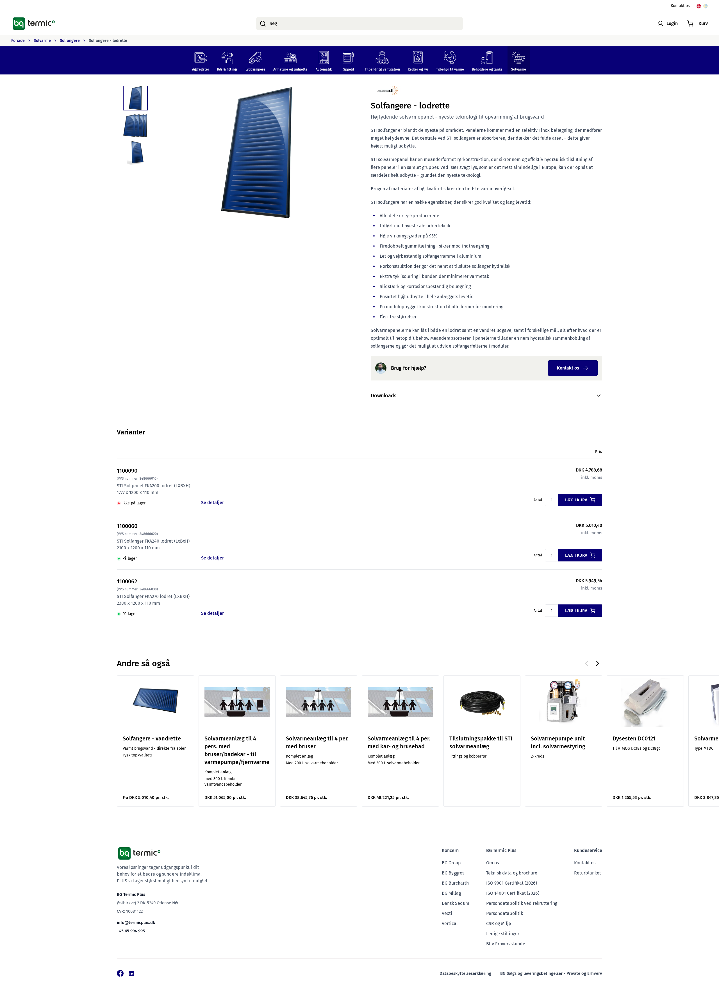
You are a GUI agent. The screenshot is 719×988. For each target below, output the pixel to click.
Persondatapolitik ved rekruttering (521, 903)
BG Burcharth (455, 883)
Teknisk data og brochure (511, 873)
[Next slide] (597, 663)
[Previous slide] (586, 663)
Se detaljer (212, 502)
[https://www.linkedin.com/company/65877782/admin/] (131, 973)
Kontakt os (680, 6)
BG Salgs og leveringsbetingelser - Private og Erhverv (551, 973)
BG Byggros (453, 873)
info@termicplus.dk (136, 922)
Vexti (447, 913)
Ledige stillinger (502, 933)
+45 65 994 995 (131, 930)
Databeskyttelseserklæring (465, 973)
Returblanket (587, 873)
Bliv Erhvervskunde (505, 943)
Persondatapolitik (504, 913)
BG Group (451, 862)
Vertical (450, 923)
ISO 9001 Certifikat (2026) (511, 883)
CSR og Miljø (498, 923)
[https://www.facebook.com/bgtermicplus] (120, 973)
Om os (492, 862)
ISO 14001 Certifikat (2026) (512, 893)
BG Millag (451, 893)
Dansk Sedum (455, 903)
